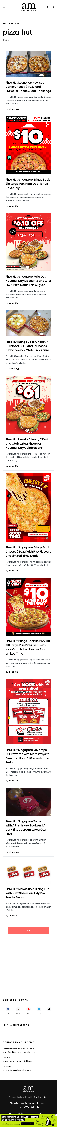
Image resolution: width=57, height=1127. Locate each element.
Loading (28, 930)
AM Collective (27, 1103)
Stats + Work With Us (28, 1107)
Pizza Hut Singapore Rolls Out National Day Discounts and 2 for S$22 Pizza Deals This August (28, 281)
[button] (4, 7)
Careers (40, 1103)
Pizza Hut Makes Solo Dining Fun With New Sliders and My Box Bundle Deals (27, 893)
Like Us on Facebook (16, 1025)
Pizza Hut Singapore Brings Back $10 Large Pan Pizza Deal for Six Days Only (28, 184)
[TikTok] (49, 1011)
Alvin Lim (14, 1103)
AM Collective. (41, 1097)
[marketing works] (28, 1120)
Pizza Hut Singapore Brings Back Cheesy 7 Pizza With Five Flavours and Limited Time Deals (28, 551)
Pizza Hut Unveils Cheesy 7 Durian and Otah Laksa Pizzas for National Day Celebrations (28, 443)
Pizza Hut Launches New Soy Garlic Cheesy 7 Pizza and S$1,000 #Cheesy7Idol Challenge (28, 87)
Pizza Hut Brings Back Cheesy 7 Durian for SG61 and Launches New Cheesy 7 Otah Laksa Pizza (27, 346)
